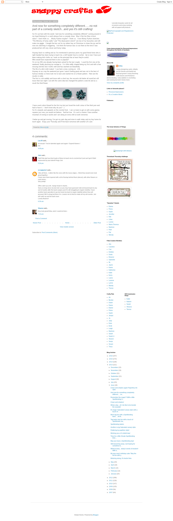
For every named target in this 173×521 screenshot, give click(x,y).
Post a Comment (41, 218)
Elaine (111, 206)
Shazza (40, 208)
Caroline (112, 247)
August (113, 379)
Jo (109, 318)
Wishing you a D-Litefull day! (120, 433)
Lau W (40, 141)
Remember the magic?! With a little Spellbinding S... (122, 398)
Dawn (111, 302)
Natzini (129, 301)
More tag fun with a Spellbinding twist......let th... (122, 415)
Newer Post (37, 223)
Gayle (111, 212)
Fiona (111, 209)
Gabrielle (112, 260)
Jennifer (111, 214)
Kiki (110, 217)
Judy (110, 321)
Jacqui (111, 315)
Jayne (111, 265)
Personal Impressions (116, 92)
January (114, 474)
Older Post (97, 223)
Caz (110, 249)
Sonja (111, 341)
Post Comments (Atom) (49, 232)
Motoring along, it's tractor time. (121, 458)
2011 (111, 480)
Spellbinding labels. (117, 424)
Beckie (111, 300)
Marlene (111, 227)
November (114, 370)
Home (67, 223)
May (112, 462)
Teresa (129, 309)
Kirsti (110, 326)
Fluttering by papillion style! (120, 430)
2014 (111, 362)
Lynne (111, 283)
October (114, 373)
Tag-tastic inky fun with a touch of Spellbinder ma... (122, 420)
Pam (110, 230)
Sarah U (111, 336)
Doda (110, 254)
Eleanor (111, 257)
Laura (111, 278)
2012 (111, 478)
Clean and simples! (117, 402)
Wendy (111, 235)
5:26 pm (41, 163)
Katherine (112, 270)
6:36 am (41, 201)
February (114, 471)
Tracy (110, 347)
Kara (110, 323)
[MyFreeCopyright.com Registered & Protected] (122, 33)
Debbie (111, 252)
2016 (111, 356)
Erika (120, 66)
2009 (111, 486)
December (114, 367)
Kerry (110, 275)
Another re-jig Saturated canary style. (123, 427)
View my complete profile (115, 83)
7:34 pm (41, 214)
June (113, 385)
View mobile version (67, 227)
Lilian (110, 219)
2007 (111, 492)
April (112, 465)
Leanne (111, 280)
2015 (111, 359)
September (115, 376)
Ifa (109, 262)
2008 (111, 489)
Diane (111, 305)
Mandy (111, 285)
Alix (110, 244)
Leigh (111, 328)
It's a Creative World (115, 94)
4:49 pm (41, 148)
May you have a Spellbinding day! (122, 441)
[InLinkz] (108, 43)
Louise (111, 222)
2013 (111, 365)
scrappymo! (42, 170)
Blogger (95, 515)
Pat (110, 232)
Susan (111, 344)
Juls (39, 155)
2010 (111, 483)
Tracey (111, 288)
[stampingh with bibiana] (123, 151)
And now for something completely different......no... (122, 393)
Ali (109, 297)
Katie (110, 273)
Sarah (111, 334)
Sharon (111, 339)
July (112, 382)
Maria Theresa (114, 224)
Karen (111, 267)
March (113, 468)
